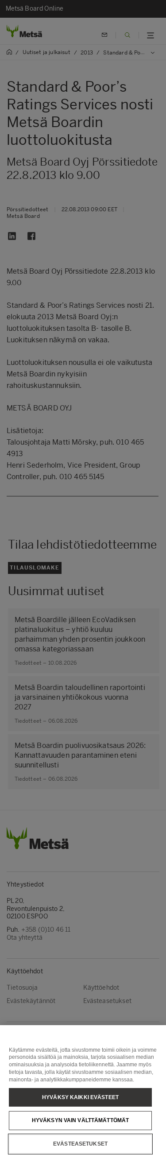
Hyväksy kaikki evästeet (80, 1097)
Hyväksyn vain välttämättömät (80, 1120)
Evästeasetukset (80, 1144)
